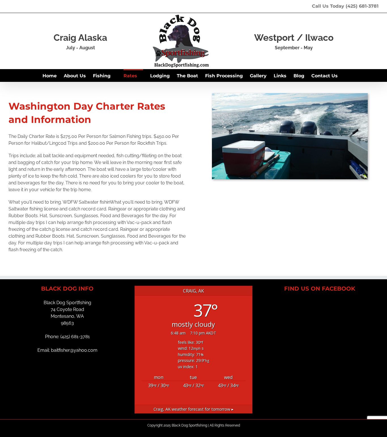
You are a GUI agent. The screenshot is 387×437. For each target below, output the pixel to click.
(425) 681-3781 (362, 6)
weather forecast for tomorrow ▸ (193, 409)
